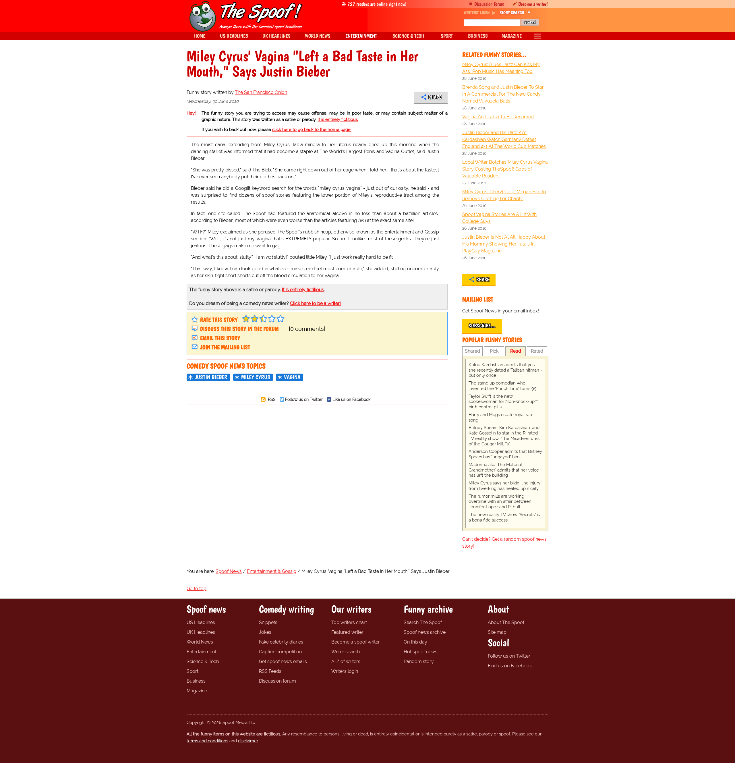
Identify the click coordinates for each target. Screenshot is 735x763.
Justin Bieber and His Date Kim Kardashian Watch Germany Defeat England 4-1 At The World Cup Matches (504, 139)
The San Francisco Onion (261, 92)
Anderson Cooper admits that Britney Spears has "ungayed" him (505, 454)
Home (199, 36)
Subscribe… (482, 325)
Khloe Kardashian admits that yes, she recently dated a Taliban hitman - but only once (505, 370)
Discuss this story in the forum (239, 328)
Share (434, 97)
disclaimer (248, 740)
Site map (497, 632)
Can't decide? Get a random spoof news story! (504, 542)
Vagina (292, 377)
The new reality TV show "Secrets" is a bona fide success (504, 517)
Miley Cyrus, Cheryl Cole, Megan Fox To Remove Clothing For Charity (504, 195)
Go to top (196, 588)
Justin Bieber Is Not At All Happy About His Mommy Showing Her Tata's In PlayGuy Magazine (503, 244)
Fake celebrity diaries (281, 642)
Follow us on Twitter (304, 399)
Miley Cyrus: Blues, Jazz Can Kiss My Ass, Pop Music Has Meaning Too (501, 68)
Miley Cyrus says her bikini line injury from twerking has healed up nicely (504, 485)
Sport (192, 671)
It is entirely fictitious (338, 119)
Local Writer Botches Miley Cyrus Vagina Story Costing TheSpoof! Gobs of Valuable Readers (505, 169)
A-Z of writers (345, 661)
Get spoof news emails (283, 661)
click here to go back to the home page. (311, 129)
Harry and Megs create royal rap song (500, 417)
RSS (271, 399)
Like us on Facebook (351, 399)
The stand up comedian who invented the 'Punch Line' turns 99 (503, 385)
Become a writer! (533, 4)
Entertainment (201, 651)
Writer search (345, 651)
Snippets (268, 622)
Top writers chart (349, 622)
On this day (415, 642)
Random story (419, 661)
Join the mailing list (225, 347)
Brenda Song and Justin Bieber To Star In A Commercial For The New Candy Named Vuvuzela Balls (503, 94)
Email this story (220, 338)
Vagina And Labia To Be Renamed (498, 116)
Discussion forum (489, 4)
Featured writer (347, 632)
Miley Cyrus (255, 377)
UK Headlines (201, 632)
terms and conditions (207, 740)
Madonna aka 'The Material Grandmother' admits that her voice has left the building (504, 470)
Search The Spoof (423, 622)
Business (196, 681)
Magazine (197, 691)
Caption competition (280, 651)
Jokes (265, 632)
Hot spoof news (420, 651)
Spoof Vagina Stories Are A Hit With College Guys (499, 218)
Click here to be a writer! (315, 303)
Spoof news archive (425, 632)
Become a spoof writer (355, 642)
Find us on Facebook (510, 666)
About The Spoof (506, 622)
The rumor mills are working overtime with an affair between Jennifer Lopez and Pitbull (500, 502)
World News (200, 642)
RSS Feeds (270, 671)
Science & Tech (203, 661)
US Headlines (201, 622)
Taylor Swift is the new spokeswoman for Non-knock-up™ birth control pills (503, 402)
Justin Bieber (211, 377)
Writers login (344, 671)
